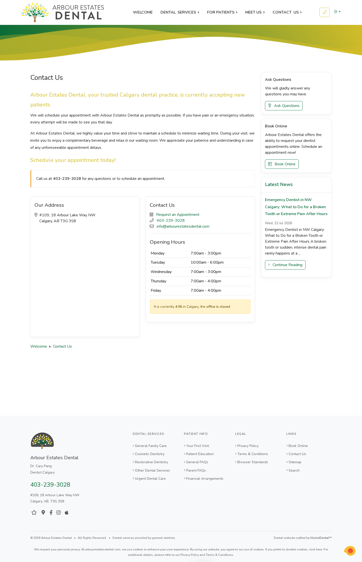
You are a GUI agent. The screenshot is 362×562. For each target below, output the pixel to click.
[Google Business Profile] (43, 512)
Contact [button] (286, 12)
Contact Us (297, 454)
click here (315, 549)
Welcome (143, 12)
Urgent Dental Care (150, 478)
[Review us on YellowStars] (34, 512)
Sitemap (295, 462)
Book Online (284, 164)
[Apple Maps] (66, 512)
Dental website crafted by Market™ (303, 538)
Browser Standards (252, 462)
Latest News (279, 184)
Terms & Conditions (252, 454)
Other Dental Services (152, 470)
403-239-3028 (171, 220)
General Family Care (151, 445)
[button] (337, 12)
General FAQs (197, 462)
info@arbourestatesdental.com (183, 226)
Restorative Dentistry (151, 462)
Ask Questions (285, 105)
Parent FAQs (196, 470)
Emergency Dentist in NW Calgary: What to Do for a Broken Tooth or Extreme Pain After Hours (296, 207)
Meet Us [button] (253, 12)
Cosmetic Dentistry (150, 454)
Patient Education (200, 454)
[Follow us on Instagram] (58, 512)
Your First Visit (197, 445)
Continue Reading (286, 265)
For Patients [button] (220, 12)
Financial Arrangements (204, 478)
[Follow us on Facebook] (51, 512)
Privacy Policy (248, 445)
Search (294, 470)
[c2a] (350, 551)
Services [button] (178, 12)
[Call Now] (324, 12)
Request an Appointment (177, 214)
